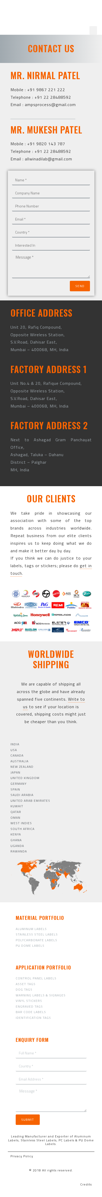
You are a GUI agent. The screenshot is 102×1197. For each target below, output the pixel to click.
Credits (86, 1184)
